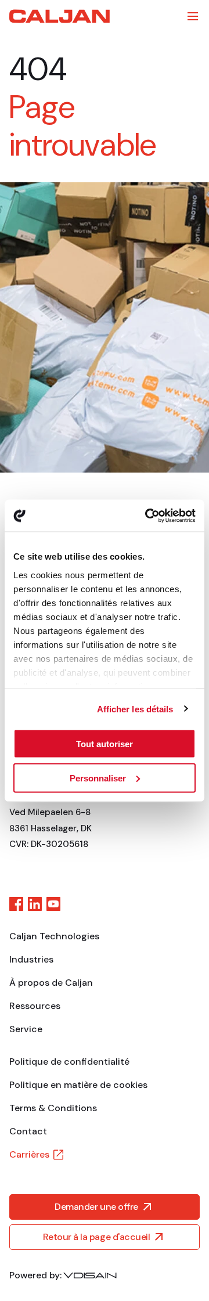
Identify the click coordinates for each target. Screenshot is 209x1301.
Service (25, 1029)
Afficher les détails (135, 708)
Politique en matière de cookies (78, 1085)
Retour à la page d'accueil (96, 1237)
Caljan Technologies (54, 936)
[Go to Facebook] (16, 904)
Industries (31, 959)
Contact (28, 1131)
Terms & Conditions (53, 1108)
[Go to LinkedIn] (35, 904)
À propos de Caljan (51, 982)
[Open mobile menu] (193, 16)
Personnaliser (98, 778)
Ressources (34, 1006)
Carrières (29, 1154)
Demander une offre (96, 1207)
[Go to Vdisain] (90, 1275)
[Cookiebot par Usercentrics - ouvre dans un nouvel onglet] (147, 515)
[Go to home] (59, 16)
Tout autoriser (104, 744)
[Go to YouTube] (53, 904)
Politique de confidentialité (69, 1061)
